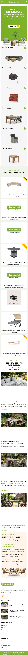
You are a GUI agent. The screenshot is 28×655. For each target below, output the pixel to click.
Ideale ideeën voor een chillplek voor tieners (13, 522)
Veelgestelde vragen (5, 645)
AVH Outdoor (4, 625)
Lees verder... (4, 409)
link (14, 187)
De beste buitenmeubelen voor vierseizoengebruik (16, 611)
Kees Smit (3, 627)
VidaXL (2, 634)
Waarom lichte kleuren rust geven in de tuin (13, 401)
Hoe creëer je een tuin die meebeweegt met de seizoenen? (17, 617)
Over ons (3, 640)
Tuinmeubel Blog (4, 643)
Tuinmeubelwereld (5, 631)
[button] (2, 2)
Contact (3, 647)
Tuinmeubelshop (4, 629)
